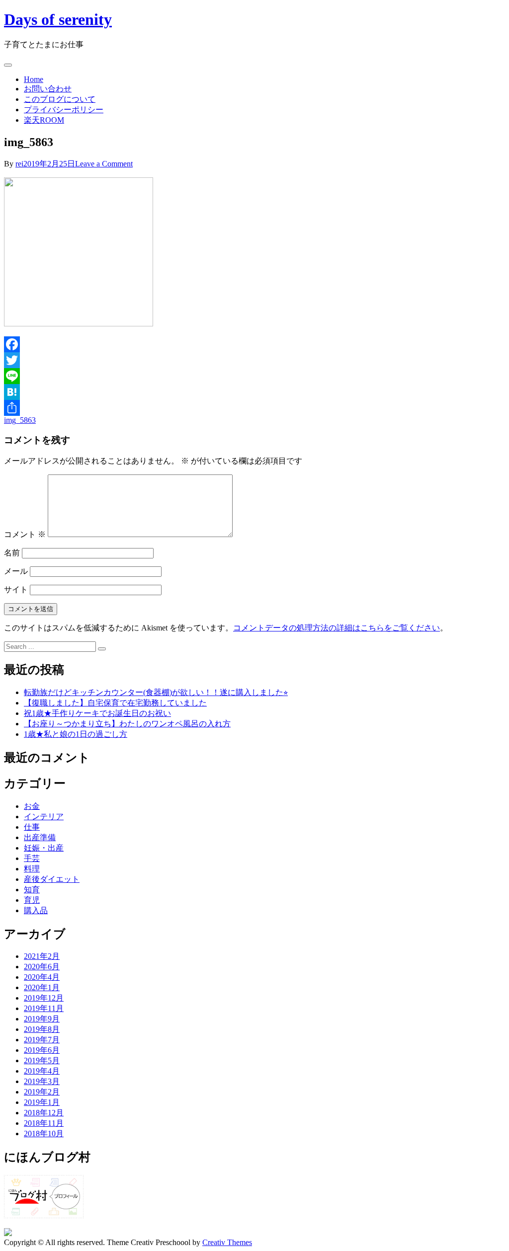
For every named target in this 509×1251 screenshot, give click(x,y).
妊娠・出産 (44, 848)
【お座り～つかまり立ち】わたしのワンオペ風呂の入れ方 (127, 723)
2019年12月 (44, 998)
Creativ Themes (227, 1242)
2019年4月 (42, 1071)
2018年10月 (44, 1133)
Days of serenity (58, 19)
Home (33, 79)
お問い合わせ (48, 88)
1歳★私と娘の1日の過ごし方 (75, 734)
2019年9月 (42, 1019)
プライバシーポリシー (63, 109)
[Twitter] (254, 360)
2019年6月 (42, 1050)
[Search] (102, 648)
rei (19, 163)
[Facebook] (254, 344)
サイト (16, 589)
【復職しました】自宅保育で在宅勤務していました (115, 703)
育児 (32, 900)
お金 (32, 806)
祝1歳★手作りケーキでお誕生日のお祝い (97, 713)
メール (16, 571)
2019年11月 (44, 1008)
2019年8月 (42, 1029)
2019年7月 (42, 1039)
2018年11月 (44, 1123)
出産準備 (40, 837)
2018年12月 (44, 1112)
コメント (25, 534)
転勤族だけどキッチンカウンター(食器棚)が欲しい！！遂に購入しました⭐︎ (156, 692)
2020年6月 (42, 966)
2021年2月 (42, 956)
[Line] (254, 376)
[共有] (254, 408)
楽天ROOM (44, 120)
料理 (32, 868)
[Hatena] (254, 392)
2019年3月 (42, 1081)
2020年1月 (42, 987)
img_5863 (20, 420)
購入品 (36, 910)
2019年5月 (42, 1060)
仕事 (32, 827)
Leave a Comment (104, 163)
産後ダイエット (52, 879)
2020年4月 (42, 977)
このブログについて (59, 99)
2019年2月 (42, 1092)
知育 (32, 889)
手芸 (32, 858)
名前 (12, 552)
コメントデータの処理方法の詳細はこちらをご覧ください (336, 628)
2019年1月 (42, 1102)
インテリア (44, 816)
